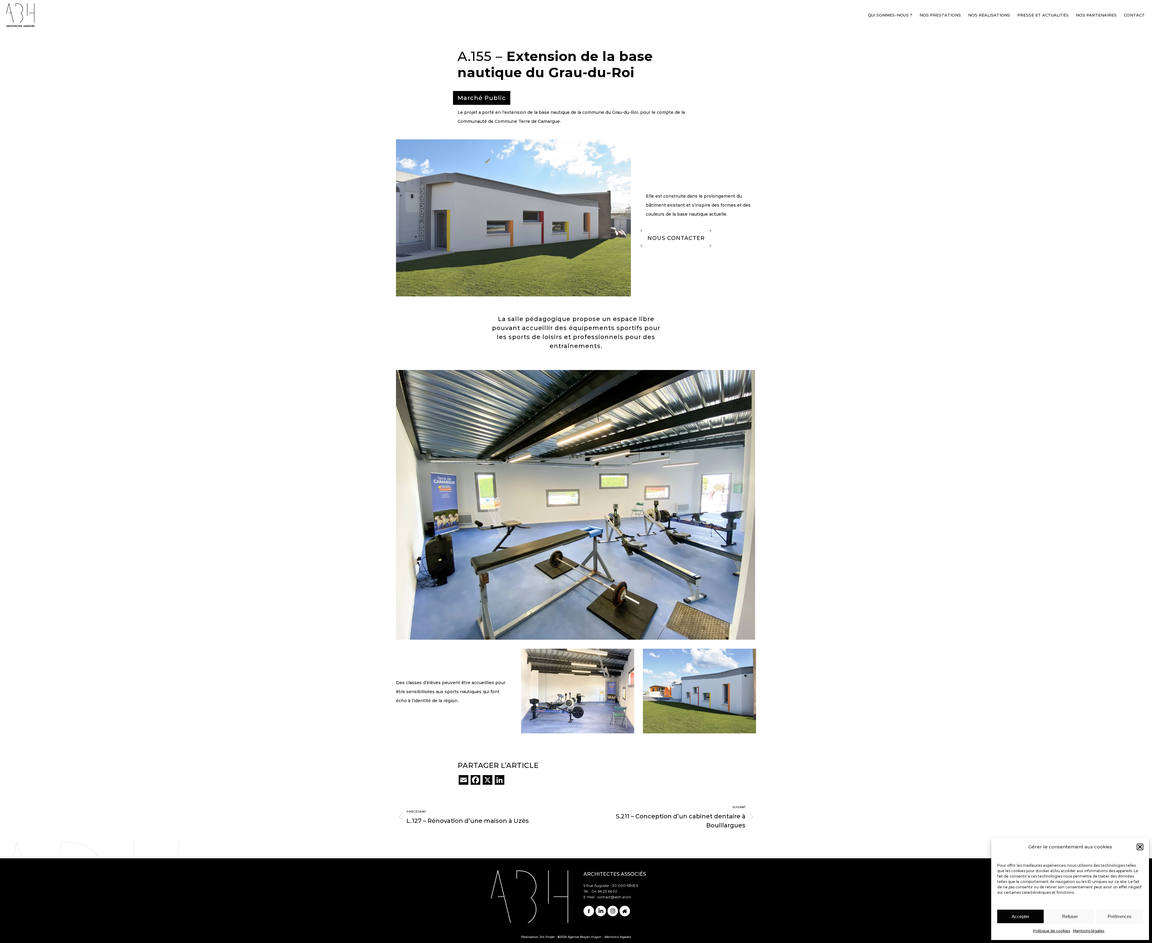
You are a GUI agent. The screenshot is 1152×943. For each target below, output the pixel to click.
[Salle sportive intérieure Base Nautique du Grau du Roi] (575, 505)
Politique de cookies (1051, 931)
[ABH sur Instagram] (613, 911)
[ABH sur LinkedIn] (601, 911)
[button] (1140, 847)
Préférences (1120, 916)
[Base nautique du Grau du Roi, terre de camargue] (513, 217)
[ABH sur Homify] (625, 911)
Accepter (1020, 916)
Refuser (1070, 916)
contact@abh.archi (614, 897)
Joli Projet (547, 937)
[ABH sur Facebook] (589, 911)
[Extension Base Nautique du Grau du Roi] (699, 691)
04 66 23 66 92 (604, 891)
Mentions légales (1088, 931)
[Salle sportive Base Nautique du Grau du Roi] (577, 691)
